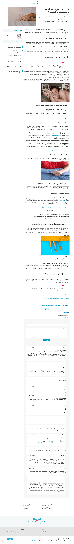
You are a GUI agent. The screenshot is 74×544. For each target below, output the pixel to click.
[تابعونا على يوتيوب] (13, 532)
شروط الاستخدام (66, 532)
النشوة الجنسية (55, 135)
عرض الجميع (17, 77)
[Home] (36, 4)
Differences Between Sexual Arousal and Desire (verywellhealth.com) (57, 298)
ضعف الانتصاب (53, 189)
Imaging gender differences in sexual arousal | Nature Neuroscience (57, 304)
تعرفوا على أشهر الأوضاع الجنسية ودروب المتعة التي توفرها (14, 51)
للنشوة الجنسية (62, 200)
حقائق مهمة (46, 309)
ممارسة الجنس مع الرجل (11, 35)
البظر (25, 128)
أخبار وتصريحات (44, 531)
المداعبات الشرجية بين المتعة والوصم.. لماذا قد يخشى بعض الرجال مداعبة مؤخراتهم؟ (14, 57)
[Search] (2, 3)
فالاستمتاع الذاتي (54, 268)
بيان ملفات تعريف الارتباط (30, 540)
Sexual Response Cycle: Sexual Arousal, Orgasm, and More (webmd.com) (56, 300)
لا (62, 317)
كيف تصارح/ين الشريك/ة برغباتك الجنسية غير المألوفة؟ (14, 67)
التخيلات (45, 43)
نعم (10, 539)
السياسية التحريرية (43, 529)
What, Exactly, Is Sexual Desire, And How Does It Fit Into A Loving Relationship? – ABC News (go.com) (51, 302)
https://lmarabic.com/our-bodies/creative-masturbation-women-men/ (51, 443)
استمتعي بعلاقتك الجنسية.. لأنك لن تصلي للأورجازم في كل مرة (52, 207)
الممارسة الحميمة (65, 7)
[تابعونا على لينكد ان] (10, 532)
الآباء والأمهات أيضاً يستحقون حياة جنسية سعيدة (14, 62)
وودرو (52, 74)
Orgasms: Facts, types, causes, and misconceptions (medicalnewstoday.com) (55, 305)
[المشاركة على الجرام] (64, 312)
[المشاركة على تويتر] (66, 312)
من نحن (68, 530)
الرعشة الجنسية (56, 7)
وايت (50, 74)
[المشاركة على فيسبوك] (68, 312)
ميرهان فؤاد (66, 14)
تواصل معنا (44, 533)
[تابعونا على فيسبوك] (22, 532)
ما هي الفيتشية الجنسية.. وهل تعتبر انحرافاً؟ (15, 71)
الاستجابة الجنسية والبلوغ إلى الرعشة (56, 150)
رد (65, 360)
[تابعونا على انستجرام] (8, 532)
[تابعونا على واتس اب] (16, 532)
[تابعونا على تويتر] (19, 532)
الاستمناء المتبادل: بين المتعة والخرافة (14, 47)
